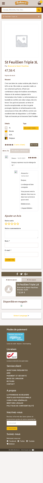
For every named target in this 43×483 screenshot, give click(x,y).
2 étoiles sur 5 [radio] (9, 224)
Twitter (22, 441)
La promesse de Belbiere (18, 395)
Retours (11, 381)
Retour (34, 145)
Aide (9, 373)
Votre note (9, 221)
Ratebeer (11, 444)
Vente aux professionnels (19, 397)
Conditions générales (17, 400)
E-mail (8, 250)
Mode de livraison (15, 378)
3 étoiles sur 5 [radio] (12, 224)
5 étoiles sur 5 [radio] (17, 224)
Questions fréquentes (17, 370)
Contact (11, 384)
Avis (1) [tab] (6, 151)
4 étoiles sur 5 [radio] (15, 224)
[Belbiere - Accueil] (21, 3)
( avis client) (19, 145)
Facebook (12, 441)
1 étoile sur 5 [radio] (6, 224)
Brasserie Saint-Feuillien (18, 66)
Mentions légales (15, 403)
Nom (7, 241)
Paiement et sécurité (17, 376)
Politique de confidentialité (20, 406)
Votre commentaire (13, 228)
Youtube (31, 441)
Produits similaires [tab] (20, 151)
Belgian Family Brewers (31, 128)
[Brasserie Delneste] (21, 306)
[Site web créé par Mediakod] (33, 450)
